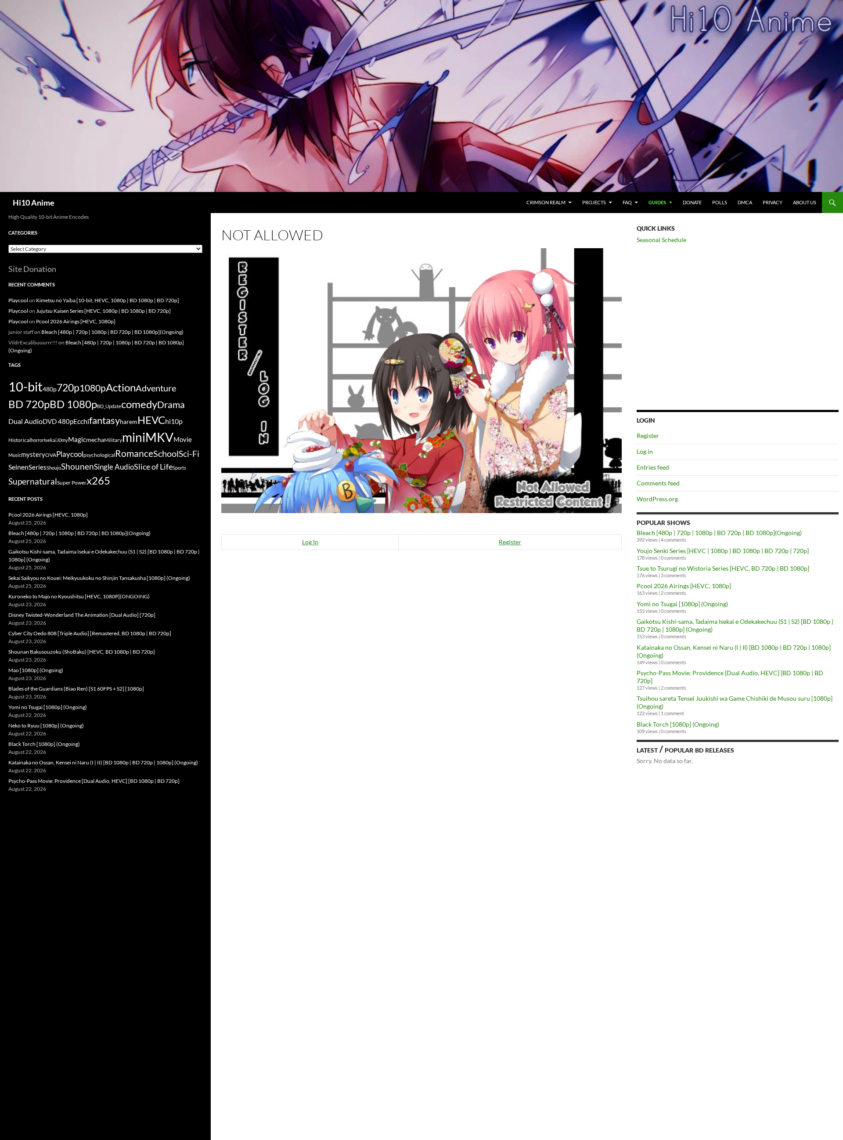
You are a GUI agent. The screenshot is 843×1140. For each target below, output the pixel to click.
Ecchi (81, 421)
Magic (77, 439)
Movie (182, 439)
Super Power (71, 482)
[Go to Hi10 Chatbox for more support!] (421, 380)
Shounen (77, 466)
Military (113, 440)
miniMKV (147, 437)
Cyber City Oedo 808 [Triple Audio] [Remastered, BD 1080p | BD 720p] (89, 633)
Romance (134, 453)
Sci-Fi (189, 454)
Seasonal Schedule (661, 239)
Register (510, 542)
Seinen (18, 467)
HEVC (151, 420)
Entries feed (653, 467)
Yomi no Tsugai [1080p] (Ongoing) (682, 604)
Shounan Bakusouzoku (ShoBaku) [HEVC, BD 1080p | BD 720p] (81, 651)
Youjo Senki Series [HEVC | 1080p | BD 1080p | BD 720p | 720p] (723, 550)
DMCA (745, 202)
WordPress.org (657, 499)
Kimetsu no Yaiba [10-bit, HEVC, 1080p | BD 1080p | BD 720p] (107, 300)
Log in (645, 451)
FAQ (627, 202)
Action (121, 387)
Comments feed (658, 483)
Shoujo (54, 467)
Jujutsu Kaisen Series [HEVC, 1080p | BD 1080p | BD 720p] (103, 311)
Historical (19, 440)
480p (50, 389)
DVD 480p (58, 421)
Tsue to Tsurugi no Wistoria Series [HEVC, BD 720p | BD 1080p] (723, 568)
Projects (594, 202)
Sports (179, 467)
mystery (33, 454)
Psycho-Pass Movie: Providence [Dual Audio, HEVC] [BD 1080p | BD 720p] (94, 781)
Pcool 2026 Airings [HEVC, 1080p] (684, 586)
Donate (692, 202)
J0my (62, 440)
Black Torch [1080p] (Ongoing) (678, 724)
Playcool (18, 300)
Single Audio (114, 466)
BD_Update (109, 406)
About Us (804, 202)
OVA (50, 455)
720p (68, 387)
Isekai (50, 440)
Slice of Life (153, 466)
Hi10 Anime (33, 202)
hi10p (174, 421)
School (166, 453)
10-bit (25, 386)
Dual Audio (25, 421)
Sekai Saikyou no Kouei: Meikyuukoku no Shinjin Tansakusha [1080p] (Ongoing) (99, 578)
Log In (310, 542)
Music (14, 455)
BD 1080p (73, 404)
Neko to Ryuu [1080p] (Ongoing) (46, 725)
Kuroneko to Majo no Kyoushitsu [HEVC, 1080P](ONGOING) (79, 596)
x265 (98, 480)
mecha (95, 439)
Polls (719, 202)
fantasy (104, 420)
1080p (92, 387)
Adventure (156, 388)
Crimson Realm (546, 202)
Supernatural (32, 481)
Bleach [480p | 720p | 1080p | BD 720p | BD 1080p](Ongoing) (719, 532)
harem (128, 421)
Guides (657, 202)
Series (38, 467)
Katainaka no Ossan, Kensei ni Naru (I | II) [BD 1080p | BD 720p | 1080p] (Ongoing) (103, 762)
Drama (171, 404)
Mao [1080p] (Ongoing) (35, 670)
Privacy (772, 202)
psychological (99, 455)
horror (37, 440)
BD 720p (29, 404)
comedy (139, 404)
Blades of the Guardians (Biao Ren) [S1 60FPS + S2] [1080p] (76, 688)
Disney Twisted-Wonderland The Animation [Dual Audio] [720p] (81, 615)
